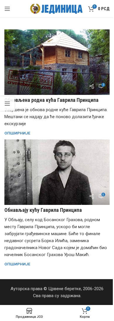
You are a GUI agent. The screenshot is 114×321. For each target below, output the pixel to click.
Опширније (17, 133)
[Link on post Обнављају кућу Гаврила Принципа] (57, 172)
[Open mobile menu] (7, 9)
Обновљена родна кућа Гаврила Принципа (51, 100)
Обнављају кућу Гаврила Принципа (43, 210)
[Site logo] (56, 8)
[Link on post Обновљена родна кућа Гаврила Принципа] (57, 62)
